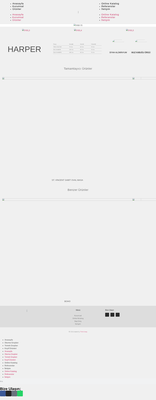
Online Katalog (110, 3)
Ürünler (16, 9)
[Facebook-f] (107, 315)
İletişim (105, 9)
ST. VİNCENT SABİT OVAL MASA (67, 180)
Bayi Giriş (78, 321)
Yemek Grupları (11, 346)
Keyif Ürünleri (10, 348)
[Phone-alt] (14, 393)
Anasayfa (18, 3)
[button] (34, 12)
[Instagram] (112, 315)
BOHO (67, 301)
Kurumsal (18, 6)
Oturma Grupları (11, 343)
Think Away (83, 332)
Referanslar (108, 6)
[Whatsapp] (118, 315)
